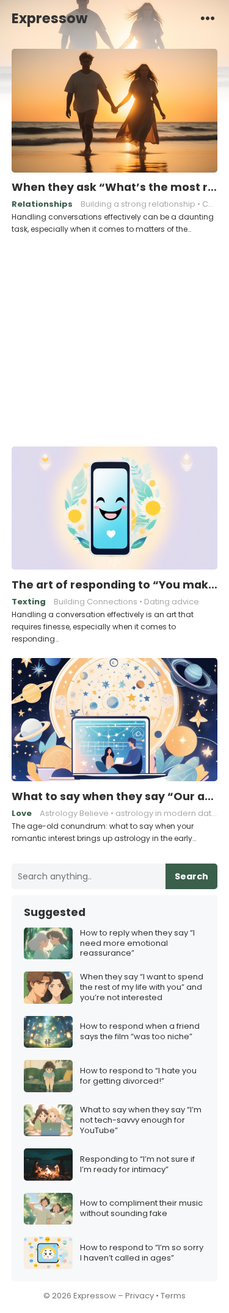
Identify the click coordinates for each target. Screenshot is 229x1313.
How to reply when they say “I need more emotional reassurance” (137, 943)
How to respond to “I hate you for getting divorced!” (138, 1076)
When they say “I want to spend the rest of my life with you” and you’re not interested (141, 987)
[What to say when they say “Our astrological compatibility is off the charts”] (115, 720)
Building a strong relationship (138, 204)
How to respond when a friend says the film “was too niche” (140, 1031)
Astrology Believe (74, 813)
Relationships (42, 204)
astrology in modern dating (169, 813)
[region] (114, 338)
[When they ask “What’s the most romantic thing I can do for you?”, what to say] (115, 111)
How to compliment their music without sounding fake (141, 1208)
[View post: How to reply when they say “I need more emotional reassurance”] (48, 944)
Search (191, 876)
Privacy (139, 1295)
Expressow (49, 18)
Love (22, 813)
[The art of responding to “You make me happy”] (115, 508)
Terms (173, 1295)
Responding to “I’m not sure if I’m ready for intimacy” (137, 1164)
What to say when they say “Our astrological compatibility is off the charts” (115, 796)
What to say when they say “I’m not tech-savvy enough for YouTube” (141, 1120)
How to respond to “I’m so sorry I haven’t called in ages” (141, 1253)
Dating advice (171, 601)
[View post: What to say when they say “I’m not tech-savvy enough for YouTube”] (48, 1120)
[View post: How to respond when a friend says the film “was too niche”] (48, 1032)
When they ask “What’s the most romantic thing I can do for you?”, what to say (115, 187)
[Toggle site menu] (208, 17)
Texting (29, 601)
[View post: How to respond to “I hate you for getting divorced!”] (48, 1076)
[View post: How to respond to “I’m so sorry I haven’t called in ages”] (48, 1253)
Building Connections (95, 601)
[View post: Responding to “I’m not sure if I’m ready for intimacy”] (48, 1164)
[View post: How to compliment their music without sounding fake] (48, 1209)
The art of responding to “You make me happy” (115, 585)
